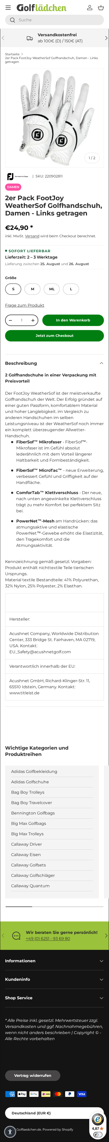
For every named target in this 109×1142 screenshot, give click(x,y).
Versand (32, 236)
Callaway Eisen (26, 854)
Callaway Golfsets (28, 865)
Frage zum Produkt (24, 305)
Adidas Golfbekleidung (34, 771)
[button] (100, 7)
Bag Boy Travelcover (31, 802)
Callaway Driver (26, 844)
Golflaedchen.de (28, 1129)
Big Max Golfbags (28, 823)
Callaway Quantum (30, 885)
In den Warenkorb (73, 320)
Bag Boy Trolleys (27, 792)
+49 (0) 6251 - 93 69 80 (48, 938)
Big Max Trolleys (27, 833)
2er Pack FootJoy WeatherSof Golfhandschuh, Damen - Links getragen (51, 60)
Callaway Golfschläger (33, 875)
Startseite (12, 54)
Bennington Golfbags (33, 813)
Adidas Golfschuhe (30, 782)
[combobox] (54, 20)
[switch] (97, 1134)
